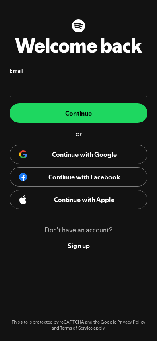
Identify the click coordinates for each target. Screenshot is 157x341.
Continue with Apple (84, 199)
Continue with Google (84, 154)
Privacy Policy (131, 322)
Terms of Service (76, 328)
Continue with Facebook (84, 177)
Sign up (79, 245)
